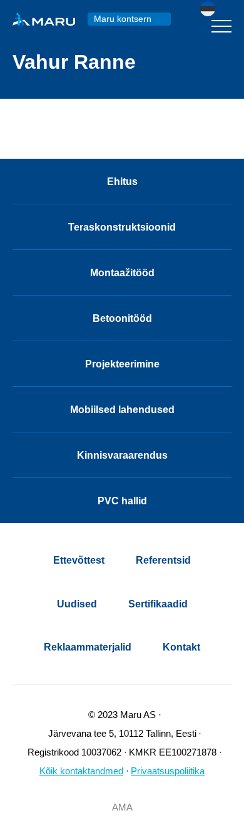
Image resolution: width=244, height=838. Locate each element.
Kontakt (181, 647)
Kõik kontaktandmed (81, 771)
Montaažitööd (122, 272)
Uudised (77, 604)
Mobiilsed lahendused (122, 409)
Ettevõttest (78, 560)
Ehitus (122, 181)
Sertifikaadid (158, 604)
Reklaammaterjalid (87, 647)
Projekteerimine (122, 364)
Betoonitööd (122, 318)
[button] (215, 8)
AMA (122, 807)
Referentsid (163, 560)
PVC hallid (122, 501)
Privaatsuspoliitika (168, 771)
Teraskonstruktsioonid (122, 227)
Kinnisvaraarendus (122, 455)
